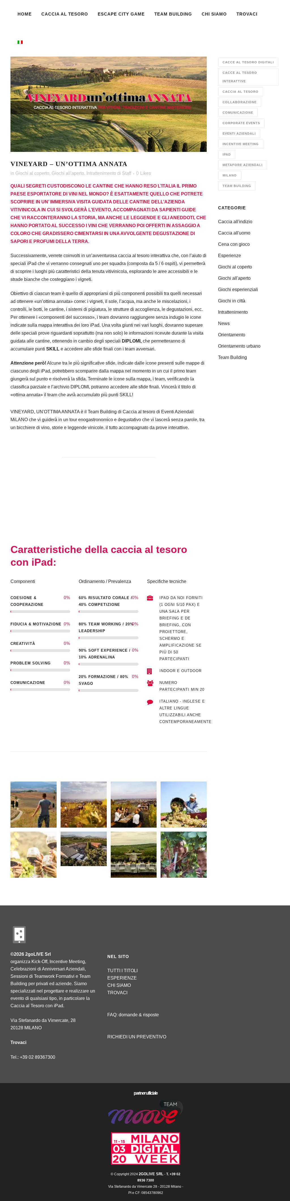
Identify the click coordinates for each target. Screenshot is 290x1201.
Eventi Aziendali (239, 133)
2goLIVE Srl (151, 1174)
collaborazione (240, 102)
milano (230, 175)
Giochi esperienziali (238, 289)
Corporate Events (241, 123)
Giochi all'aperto (68, 173)
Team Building (237, 186)
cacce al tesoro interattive (240, 77)
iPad (227, 154)
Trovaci (18, 1042)
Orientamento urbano (239, 346)
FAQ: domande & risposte (133, 1014)
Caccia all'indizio (235, 221)
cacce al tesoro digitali (248, 62)
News (224, 323)
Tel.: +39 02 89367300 (32, 1057)
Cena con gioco (234, 244)
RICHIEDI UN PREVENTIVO (136, 1036)
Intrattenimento (101, 173)
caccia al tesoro (241, 91)
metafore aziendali (243, 165)
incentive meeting (241, 144)
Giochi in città (231, 300)
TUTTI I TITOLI (122, 970)
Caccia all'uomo (234, 233)
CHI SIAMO (119, 985)
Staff (126, 173)
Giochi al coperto (32, 173)
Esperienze (229, 255)
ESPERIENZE (122, 978)
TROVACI (117, 992)
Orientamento (231, 334)
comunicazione (238, 112)
